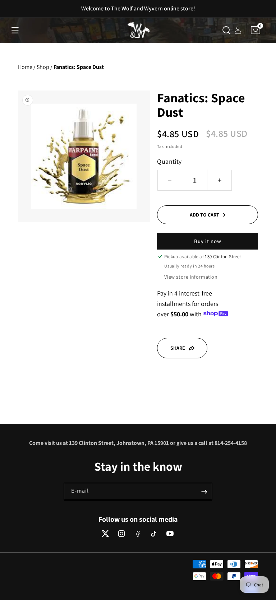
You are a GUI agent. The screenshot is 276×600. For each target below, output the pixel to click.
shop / (44, 67)
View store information (190, 277)
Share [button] (177, 348)
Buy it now (207, 241)
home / (27, 67)
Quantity (169, 161)
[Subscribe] (204, 492)
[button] (15, 30)
